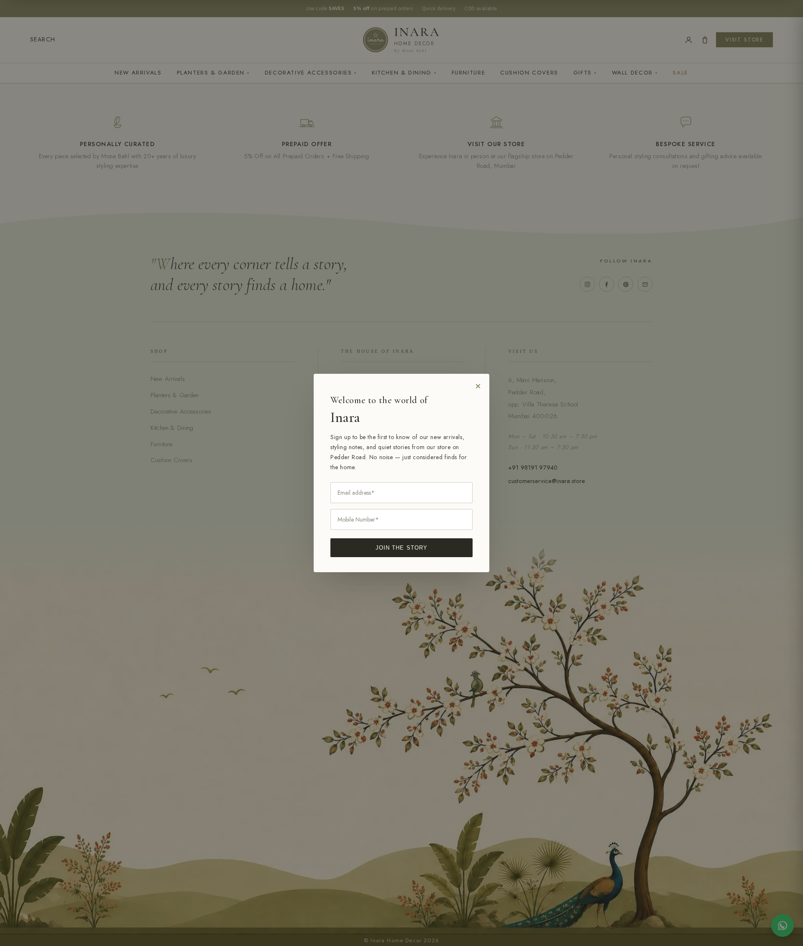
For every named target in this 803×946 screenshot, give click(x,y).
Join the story (401, 548)
